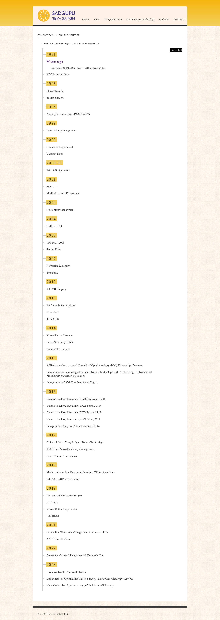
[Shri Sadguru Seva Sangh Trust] (56, 15)
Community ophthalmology (140, 19)
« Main (86, 19)
